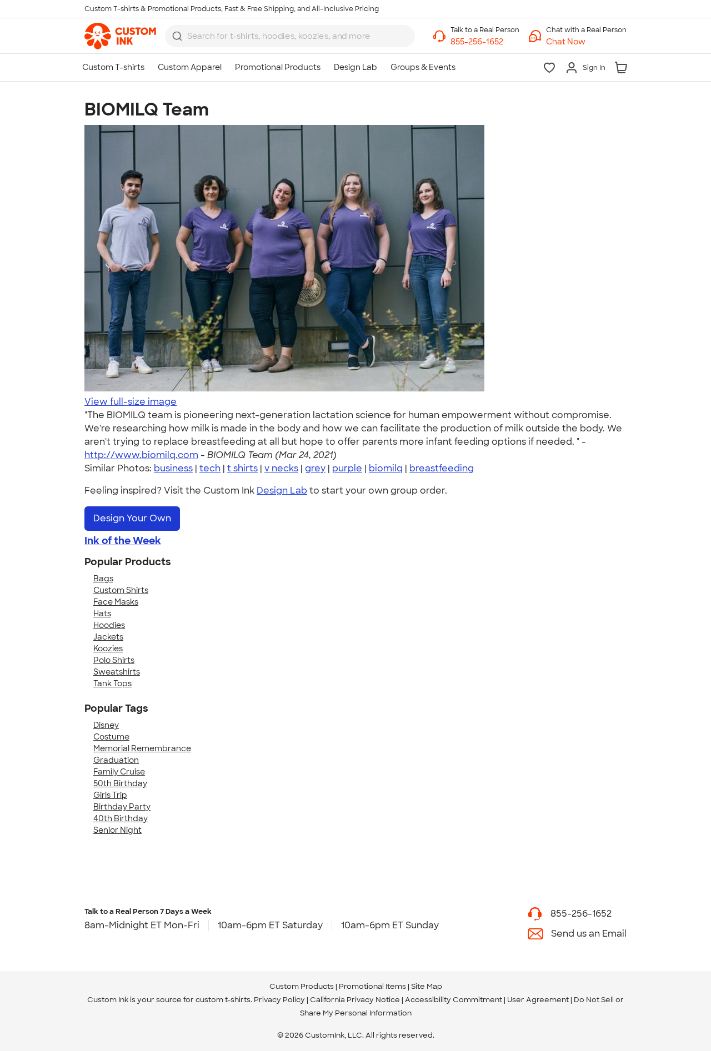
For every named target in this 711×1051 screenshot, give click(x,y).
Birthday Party (122, 807)
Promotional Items (372, 986)
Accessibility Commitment (453, 999)
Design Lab (282, 490)
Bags (103, 579)
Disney (106, 725)
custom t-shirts (223, 999)
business (173, 468)
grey (315, 468)
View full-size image (130, 402)
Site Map (426, 986)
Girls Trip (110, 795)
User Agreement (538, 999)
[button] (586, 42)
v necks (281, 468)
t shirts (242, 468)
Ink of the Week (122, 540)
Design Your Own (132, 518)
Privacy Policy (279, 999)
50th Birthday (120, 783)
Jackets (108, 637)
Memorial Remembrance (142, 748)
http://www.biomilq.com (141, 455)
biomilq (386, 468)
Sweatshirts (116, 672)
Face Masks (115, 602)
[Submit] (177, 36)
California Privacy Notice (355, 999)
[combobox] (290, 36)
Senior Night (117, 830)
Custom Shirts (120, 590)
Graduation (116, 760)
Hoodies (109, 625)
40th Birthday (120, 818)
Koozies (108, 648)
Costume (111, 737)
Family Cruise (119, 772)
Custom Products (301, 986)
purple (347, 468)
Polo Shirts (113, 660)
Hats (102, 613)
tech (210, 468)
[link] (120, 36)
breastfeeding (441, 468)
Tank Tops (112, 683)
